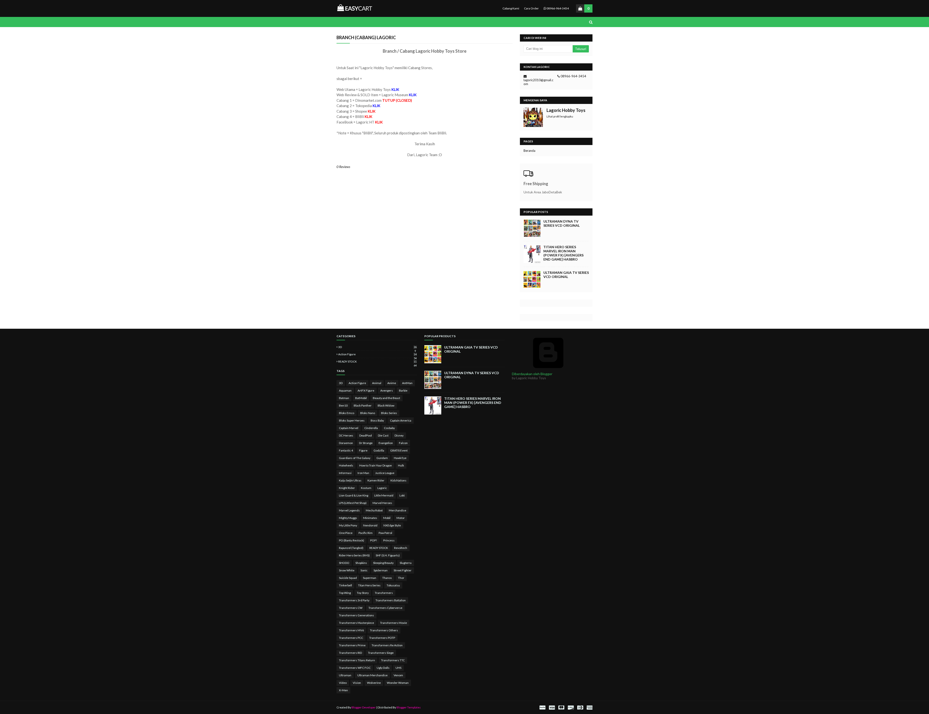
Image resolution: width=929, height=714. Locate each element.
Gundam (382, 458)
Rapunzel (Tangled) (351, 548)
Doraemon (346, 443)
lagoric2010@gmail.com (538, 82)
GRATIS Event (399, 450)
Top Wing (345, 593)
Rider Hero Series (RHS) (354, 555)
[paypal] (542, 707)
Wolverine (374, 683)
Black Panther (363, 405)
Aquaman (345, 390)
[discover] (571, 707)
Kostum (366, 488)
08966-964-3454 (557, 8)
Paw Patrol (385, 533)
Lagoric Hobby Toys (566, 110)
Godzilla (379, 450)
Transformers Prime (352, 645)
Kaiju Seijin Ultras (350, 480)
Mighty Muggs (348, 518)
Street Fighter (403, 570)
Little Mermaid (383, 495)
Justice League (384, 473)
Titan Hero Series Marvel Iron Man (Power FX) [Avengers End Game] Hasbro (563, 253)
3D (377, 347)
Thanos (387, 578)
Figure (363, 450)
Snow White (346, 570)
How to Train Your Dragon (375, 465)
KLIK (371, 111)
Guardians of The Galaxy (354, 458)
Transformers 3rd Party (354, 600)
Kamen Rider (375, 480)
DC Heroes (346, 435)
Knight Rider (347, 488)
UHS (398, 668)
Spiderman (381, 570)
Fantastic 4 (346, 450)
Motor (401, 518)
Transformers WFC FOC (355, 668)
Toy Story (363, 593)
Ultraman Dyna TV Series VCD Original (561, 223)
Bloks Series (389, 413)
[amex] (588, 707)
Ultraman (345, 675)
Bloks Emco (346, 413)
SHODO (344, 563)
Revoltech (400, 548)
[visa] (552, 707)
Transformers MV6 (351, 630)
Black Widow (386, 405)
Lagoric (382, 488)
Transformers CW (350, 608)
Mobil (386, 518)
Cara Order (531, 8)
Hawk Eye (400, 458)
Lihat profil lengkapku (560, 116)
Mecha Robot (374, 510)
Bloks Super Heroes (352, 420)
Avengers (386, 390)
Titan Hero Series (369, 585)
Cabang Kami (510, 8)
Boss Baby (377, 420)
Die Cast (383, 435)
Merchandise (397, 510)
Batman (344, 398)
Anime (391, 383)
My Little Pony (348, 525)
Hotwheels (346, 465)
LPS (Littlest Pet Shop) (353, 503)
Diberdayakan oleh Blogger (532, 374)
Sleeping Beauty (383, 563)
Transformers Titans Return (357, 660)
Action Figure (377, 354)
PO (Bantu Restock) (351, 540)
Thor (401, 578)
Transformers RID (350, 653)
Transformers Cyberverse (385, 608)
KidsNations (398, 480)
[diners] (580, 707)
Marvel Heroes (382, 503)
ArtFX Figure (366, 390)
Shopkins (361, 563)
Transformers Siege (381, 653)
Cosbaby (389, 428)
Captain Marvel (348, 428)
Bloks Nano (367, 413)
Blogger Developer (364, 707)
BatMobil (361, 398)
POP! (373, 540)
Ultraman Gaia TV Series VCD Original (566, 274)
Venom (398, 675)
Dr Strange (366, 443)
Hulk (401, 465)
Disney (399, 435)
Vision (357, 683)
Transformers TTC (393, 660)
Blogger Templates (409, 707)
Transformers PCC (351, 638)
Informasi (345, 473)
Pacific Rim (366, 533)
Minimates (370, 518)
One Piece (345, 533)
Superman (369, 578)
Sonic (363, 570)
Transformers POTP (382, 638)
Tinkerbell (345, 585)
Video (343, 683)
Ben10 (343, 405)
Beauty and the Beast (386, 398)
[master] (561, 707)
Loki (402, 495)
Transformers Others (384, 630)
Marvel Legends (349, 510)
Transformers (384, 593)
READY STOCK (377, 361)
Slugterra (406, 563)
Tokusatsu (393, 585)
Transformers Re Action (387, 645)
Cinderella (371, 428)
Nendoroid (370, 525)
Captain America (400, 420)
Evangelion (386, 443)
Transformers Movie (393, 623)
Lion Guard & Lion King (353, 495)
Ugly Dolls (383, 668)
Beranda (529, 151)
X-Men (343, 690)
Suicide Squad (348, 578)
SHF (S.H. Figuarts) (388, 555)
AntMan (407, 383)
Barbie (403, 390)
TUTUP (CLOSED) (397, 100)
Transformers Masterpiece (356, 623)
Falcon (403, 443)
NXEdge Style (392, 525)
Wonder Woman (398, 683)
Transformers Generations (356, 615)
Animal (376, 383)
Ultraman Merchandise (372, 675)
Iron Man (363, 473)
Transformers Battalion (390, 600)
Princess (389, 540)
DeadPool (365, 435)
